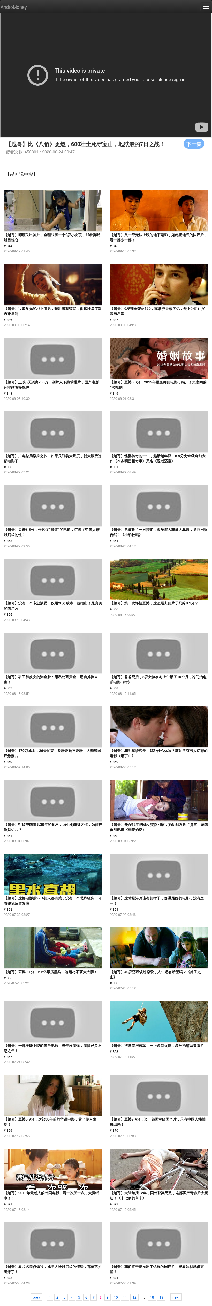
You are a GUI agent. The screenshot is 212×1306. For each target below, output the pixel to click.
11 (125, 1297)
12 (134, 1297)
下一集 (194, 143)
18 (152, 1297)
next (175, 1297)
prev (36, 1297)
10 (116, 1297)
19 (161, 1297)
